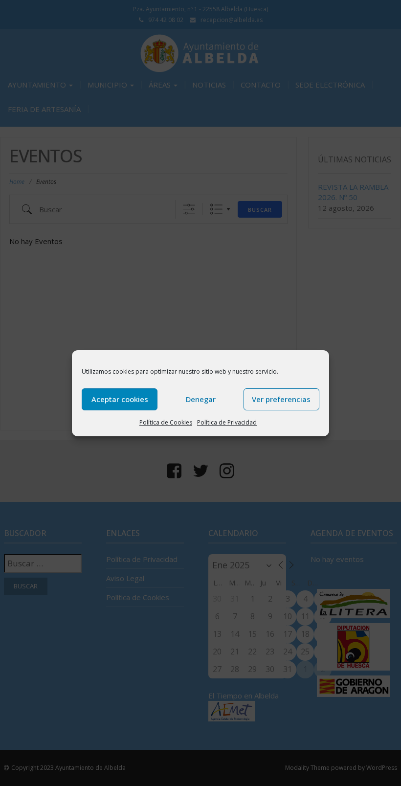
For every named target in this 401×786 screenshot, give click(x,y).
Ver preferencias (281, 399)
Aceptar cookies (119, 399)
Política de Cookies (165, 422)
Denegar (201, 399)
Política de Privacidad (227, 422)
